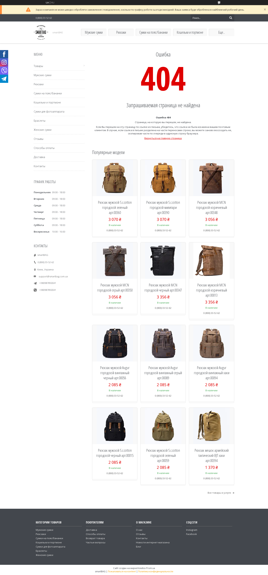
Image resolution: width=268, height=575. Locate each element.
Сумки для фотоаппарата (49, 111)
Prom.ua (150, 568)
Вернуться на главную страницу (163, 138)
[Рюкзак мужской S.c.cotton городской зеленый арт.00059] (163, 426)
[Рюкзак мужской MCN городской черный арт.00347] (163, 260)
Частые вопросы (95, 542)
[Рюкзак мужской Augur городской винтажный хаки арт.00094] (211, 343)
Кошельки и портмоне (190, 32)
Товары (38, 66)
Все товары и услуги (219, 492)
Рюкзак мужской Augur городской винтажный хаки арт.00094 (211, 372)
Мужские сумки (94, 32)
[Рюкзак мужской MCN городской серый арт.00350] (114, 260)
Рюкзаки (121, 32)
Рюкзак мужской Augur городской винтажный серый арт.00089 (163, 372)
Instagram (191, 529)
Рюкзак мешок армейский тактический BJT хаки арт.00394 (212, 455)
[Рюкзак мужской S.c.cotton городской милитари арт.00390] (163, 178)
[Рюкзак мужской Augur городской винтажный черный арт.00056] (114, 343)
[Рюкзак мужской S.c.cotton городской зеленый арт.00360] (114, 178)
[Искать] (230, 17)
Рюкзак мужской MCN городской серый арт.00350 (115, 287)
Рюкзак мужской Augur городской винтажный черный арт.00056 (114, 372)
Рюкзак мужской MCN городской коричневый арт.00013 (211, 290)
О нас (139, 529)
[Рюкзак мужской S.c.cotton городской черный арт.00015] (114, 426)
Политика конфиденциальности (155, 571)
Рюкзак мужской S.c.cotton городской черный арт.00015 (114, 453)
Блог (138, 546)
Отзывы (38, 139)
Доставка (39, 157)
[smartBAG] (41, 32)
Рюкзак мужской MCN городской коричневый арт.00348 (211, 207)
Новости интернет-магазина (153, 542)
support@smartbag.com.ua (53, 276)
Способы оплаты (44, 148)
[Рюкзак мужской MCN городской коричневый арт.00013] (211, 260)
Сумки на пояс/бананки (153, 32)
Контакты (39, 166)
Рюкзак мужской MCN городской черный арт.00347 (163, 287)
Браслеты (39, 120)
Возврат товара (95, 538)
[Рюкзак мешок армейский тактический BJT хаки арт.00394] (211, 426)
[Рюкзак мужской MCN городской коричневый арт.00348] (211, 178)
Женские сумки (42, 129)
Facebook (191, 534)
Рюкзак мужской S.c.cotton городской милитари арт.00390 (163, 207)
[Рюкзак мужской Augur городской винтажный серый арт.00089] (163, 343)
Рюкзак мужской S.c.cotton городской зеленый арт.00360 (115, 207)
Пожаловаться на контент (122, 571)
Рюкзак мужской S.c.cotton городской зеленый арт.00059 (163, 455)
